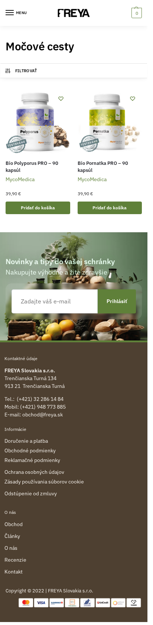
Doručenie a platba (26, 441)
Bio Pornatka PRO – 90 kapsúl (103, 167)
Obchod (13, 524)
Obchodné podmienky (30, 450)
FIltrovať (26, 70)
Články (12, 536)
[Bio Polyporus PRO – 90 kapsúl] (38, 121)
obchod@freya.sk (42, 414)
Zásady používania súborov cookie (44, 481)
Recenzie (15, 559)
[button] (136, 13)
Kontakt (13, 571)
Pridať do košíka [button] (38, 207)
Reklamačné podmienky (32, 460)
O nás (10, 548)
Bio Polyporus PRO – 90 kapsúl (32, 167)
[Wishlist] (60, 98)
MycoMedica (20, 179)
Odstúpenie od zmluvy (30, 493)
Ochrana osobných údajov (34, 472)
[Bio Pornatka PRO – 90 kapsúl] (110, 121)
